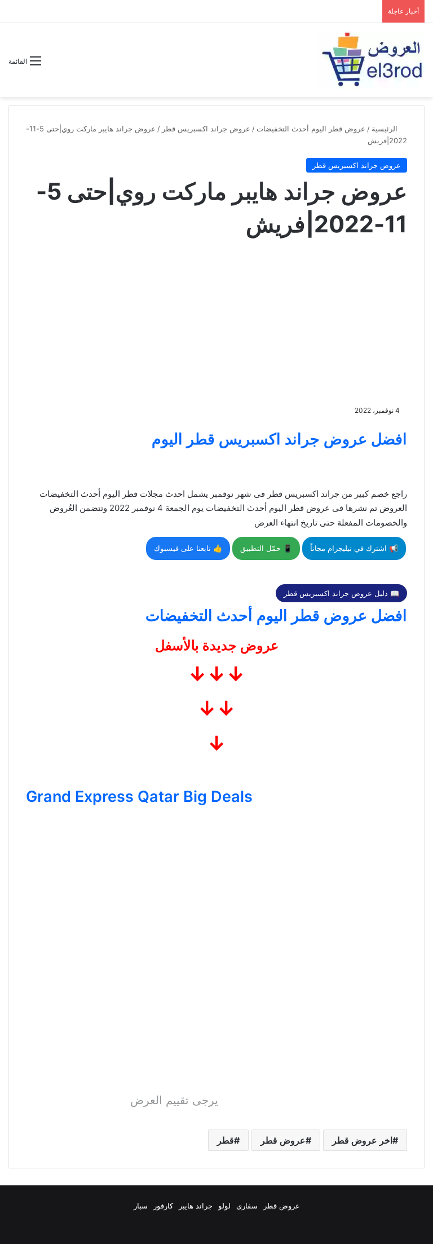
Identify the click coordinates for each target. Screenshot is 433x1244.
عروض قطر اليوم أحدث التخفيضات (311, 128)
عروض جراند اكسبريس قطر (206, 128)
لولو (224, 1205)
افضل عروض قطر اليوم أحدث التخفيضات (276, 615)
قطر (225, 1140)
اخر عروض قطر (362, 1140)
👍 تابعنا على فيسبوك (188, 548)
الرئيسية (386, 128)
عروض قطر (283, 1140)
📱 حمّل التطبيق (266, 548)
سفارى (247, 1205)
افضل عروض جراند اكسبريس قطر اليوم (279, 439)
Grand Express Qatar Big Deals (139, 796)
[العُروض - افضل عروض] (371, 60)
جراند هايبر (196, 1205)
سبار (141, 1205)
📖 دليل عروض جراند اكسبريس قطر (341, 593)
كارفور (163, 1205)
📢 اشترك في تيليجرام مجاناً (354, 548)
